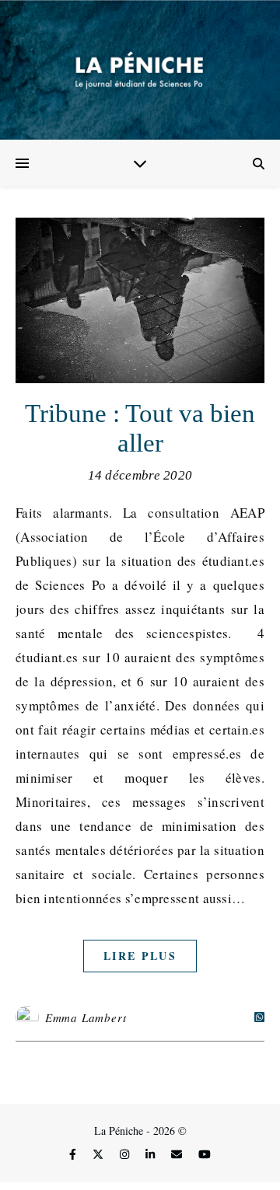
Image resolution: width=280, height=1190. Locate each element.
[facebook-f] (74, 1154)
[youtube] (204, 1154)
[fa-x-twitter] (100, 1154)
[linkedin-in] (151, 1154)
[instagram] (126, 1154)
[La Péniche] (140, 70)
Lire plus (140, 955)
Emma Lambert (86, 1017)
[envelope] (178, 1154)
